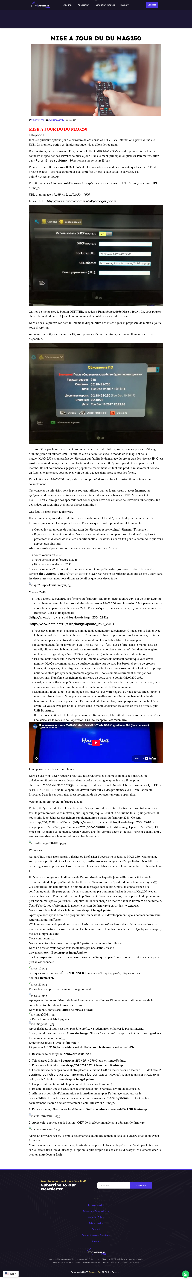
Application (83, 5)
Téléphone (36, 135)
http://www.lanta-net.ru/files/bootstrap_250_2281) (69, 617)
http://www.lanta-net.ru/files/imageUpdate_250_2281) (72, 624)
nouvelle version (94, 861)
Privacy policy (96, 1223)
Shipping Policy (96, 1217)
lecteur (92, 1074)
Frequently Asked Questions (96, 1235)
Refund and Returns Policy (96, 1211)
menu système (118, 1098)
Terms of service (96, 1205)
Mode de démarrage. (59, 785)
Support (124, 5)
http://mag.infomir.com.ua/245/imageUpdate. (82, 201)
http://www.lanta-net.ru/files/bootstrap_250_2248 (112, 822)
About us (67, 5)
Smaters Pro (95, 1272)
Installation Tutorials (104, 5)
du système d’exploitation (58, 574)
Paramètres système (51, 160)
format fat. (102, 645)
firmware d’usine (76, 1054)
